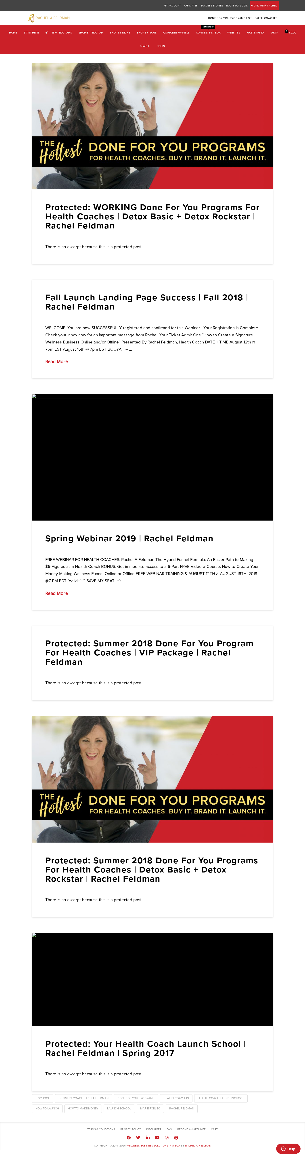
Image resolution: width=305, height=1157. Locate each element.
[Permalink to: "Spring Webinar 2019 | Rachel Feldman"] (152, 457)
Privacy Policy (130, 1129)
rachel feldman (181, 1108)
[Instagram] (166, 1137)
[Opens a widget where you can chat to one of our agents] (288, 1149)
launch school (119, 1108)
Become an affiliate (191, 1129)
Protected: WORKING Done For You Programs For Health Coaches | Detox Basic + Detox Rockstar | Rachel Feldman (152, 216)
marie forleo (150, 1108)
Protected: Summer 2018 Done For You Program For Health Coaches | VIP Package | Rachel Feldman (149, 652)
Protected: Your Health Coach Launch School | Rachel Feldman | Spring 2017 (145, 1048)
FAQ (169, 1129)
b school (43, 1098)
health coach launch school (221, 1098)
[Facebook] (128, 1137)
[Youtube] (157, 1137)
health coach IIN (176, 1098)
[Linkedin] (147, 1137)
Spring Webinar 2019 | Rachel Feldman (129, 538)
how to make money (83, 1108)
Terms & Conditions (101, 1129)
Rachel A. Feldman (198, 1145)
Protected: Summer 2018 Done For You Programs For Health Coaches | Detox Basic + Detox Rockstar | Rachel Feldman (151, 869)
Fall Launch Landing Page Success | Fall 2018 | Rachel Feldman (146, 302)
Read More (56, 361)
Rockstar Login (237, 5)
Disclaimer (153, 1129)
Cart (214, 1129)
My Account (172, 5)
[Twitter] (138, 1137)
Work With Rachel (264, 5)
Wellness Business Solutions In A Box (153, 1145)
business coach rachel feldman (84, 1098)
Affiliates (191, 5)
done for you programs (136, 1098)
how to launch (47, 1108)
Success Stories (212, 5)
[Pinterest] (176, 1137)
